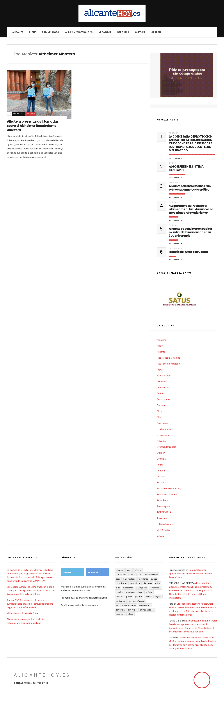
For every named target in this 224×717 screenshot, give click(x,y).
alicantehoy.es (42, 675)
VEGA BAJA (105, 32)
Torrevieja (162, 518)
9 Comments (175, 178)
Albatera (161, 339)
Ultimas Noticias (165, 523)
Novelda (161, 440)
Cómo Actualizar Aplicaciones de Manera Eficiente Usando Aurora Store (190, 573)
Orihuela (161, 458)
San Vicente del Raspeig (169, 488)
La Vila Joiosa (164, 428)
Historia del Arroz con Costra (188, 252)
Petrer (160, 464)
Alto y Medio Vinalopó (79, 32)
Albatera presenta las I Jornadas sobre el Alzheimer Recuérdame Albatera (33, 126)
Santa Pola (162, 500)
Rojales (160, 482)
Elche (32, 32)
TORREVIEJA (164, 512)
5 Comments (175, 220)
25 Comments (176, 158)
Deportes (123, 32)
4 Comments (175, 260)
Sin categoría (163, 506)
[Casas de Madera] (187, 299)
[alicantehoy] (112, 13)
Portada (173, 133)
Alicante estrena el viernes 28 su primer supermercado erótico (190, 187)
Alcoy (160, 345)
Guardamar (163, 422)
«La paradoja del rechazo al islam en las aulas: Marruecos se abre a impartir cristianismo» (191, 209)
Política (161, 470)
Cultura (140, 32)
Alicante (17, 32)
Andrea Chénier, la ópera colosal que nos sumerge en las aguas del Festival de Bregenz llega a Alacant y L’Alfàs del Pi (30, 603)
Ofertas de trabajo (166, 446)
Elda (159, 417)
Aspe (159, 369)
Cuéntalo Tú (163, 387)
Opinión (156, 32)
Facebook (93, 572)
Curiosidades (176, 248)
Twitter (67, 572)
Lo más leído (163, 434)
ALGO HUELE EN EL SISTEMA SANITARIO (186, 168)
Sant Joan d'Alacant (167, 494)
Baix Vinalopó (50, 32)
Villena (160, 535)
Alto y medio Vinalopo (168, 363)
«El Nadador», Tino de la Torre (22, 613)
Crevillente (162, 381)
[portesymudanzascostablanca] (186, 75)
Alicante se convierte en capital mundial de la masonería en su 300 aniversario (190, 232)
